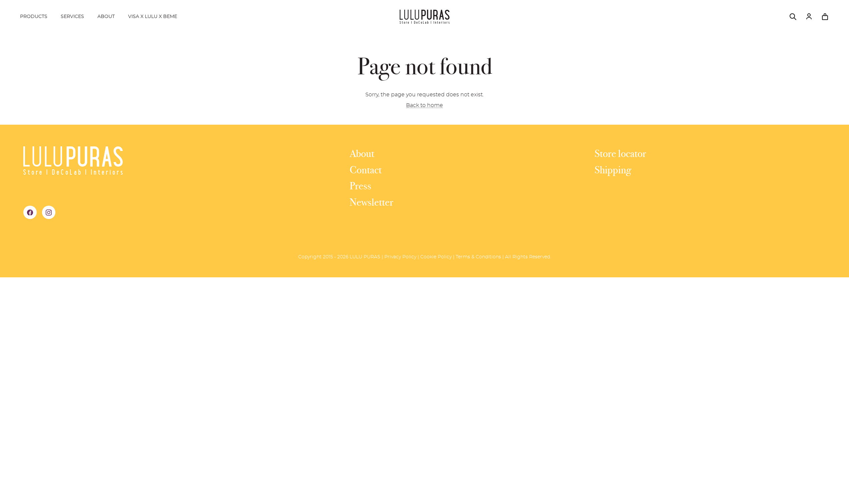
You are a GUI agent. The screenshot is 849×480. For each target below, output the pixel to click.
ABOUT (106, 16)
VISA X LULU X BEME (152, 16)
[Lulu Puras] (425, 17)
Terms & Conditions (478, 257)
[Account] (809, 17)
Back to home (424, 105)
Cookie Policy (436, 257)
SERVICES (72, 16)
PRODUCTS (33, 16)
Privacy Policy (400, 257)
